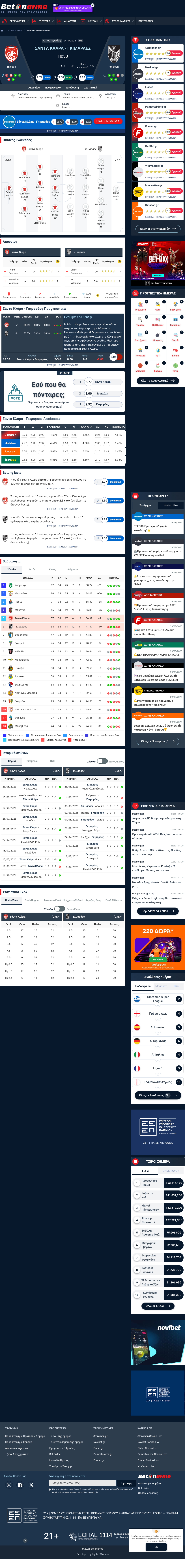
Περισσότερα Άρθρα (155, 911)
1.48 (65, 459)
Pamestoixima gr (155, 106)
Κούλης (87, 317)
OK (156, 1547)
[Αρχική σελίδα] (2, 30)
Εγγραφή (126, 1483)
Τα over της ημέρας (60, 1436)
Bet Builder (55, 1454)
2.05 (97, 443)
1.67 (106, 459)
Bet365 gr (151, 146)
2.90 (41, 434)
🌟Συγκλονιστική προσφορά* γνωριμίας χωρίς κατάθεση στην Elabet (154, 580)
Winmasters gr (154, 165)
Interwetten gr (153, 185)
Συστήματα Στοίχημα (61, 1466)
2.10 (97, 451)
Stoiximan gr (153, 47)
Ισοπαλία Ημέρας (59, 1460)
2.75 (24, 434)
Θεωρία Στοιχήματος (143, 893)
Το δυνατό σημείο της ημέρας (66, 1442)
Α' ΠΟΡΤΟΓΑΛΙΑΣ (15, 31)
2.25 (97, 434)
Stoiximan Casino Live (149, 1436)
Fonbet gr (151, 126)
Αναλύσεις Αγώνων (16, 1448)
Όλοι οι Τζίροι (155, 1306)
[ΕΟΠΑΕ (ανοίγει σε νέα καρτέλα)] (105, 1536)
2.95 (33, 434)
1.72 (106, 443)
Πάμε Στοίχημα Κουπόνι (19, 1442)
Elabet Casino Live (147, 1448)
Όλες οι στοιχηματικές (155, 228)
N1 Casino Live (145, 1466)
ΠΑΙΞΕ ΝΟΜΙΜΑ (108, 121)
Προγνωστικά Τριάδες (62, 1448)
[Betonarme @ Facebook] (20, 1485)
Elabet (149, 87)
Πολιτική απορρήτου (150, 1483)
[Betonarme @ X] (31, 1485)
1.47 (65, 451)
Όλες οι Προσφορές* (155, 741)
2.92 (41, 443)
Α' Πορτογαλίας (52, 40)
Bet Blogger (138, 813)
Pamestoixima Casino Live (152, 1454)
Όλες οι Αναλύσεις (154, 1095)
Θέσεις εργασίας (148, 1493)
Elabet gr (98, 1448)
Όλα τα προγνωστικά (155, 380)
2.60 (74, 443)
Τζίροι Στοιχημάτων (17, 1454)
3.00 (33, 459)
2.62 (24, 459)
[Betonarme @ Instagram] (9, 1485)
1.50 (65, 434)
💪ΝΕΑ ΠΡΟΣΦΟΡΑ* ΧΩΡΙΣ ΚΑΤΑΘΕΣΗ (158, 655)
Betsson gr (151, 205)
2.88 (41, 459)
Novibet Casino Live (148, 1442)
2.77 (24, 443)
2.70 (24, 451)
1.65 (106, 434)
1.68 (106, 451)
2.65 (74, 451)
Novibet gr (151, 67)
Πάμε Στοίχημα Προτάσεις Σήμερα (25, 1436)
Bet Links (143, 1488)
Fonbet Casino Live (148, 1460)
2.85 (41, 451)
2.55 (74, 434)
